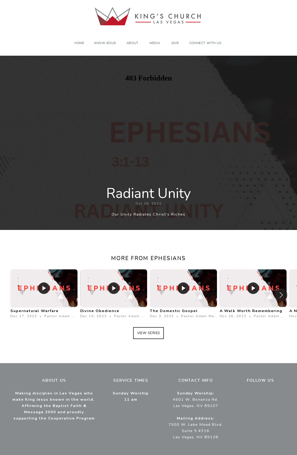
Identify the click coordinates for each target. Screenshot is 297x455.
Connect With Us (206, 43)
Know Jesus (105, 43)
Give (175, 43)
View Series (148, 333)
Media (155, 43)
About (132, 43)
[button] (281, 295)
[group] (43, 294)
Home (79, 43)
